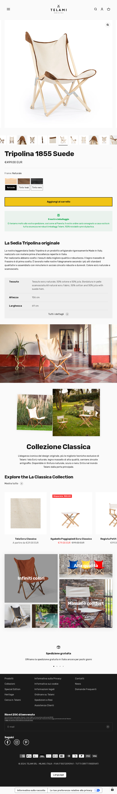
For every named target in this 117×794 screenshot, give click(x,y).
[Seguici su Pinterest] (26, 742)
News (78, 683)
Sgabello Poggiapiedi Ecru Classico (71, 539)
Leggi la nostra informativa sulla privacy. (19, 720)
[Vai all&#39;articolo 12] (104, 140)
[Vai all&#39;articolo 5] (32, 140)
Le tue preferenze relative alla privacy (71, 790)
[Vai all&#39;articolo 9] (73, 140)
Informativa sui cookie (46, 683)
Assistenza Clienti (44, 705)
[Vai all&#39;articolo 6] (42, 140)
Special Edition (12, 689)
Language (58, 774)
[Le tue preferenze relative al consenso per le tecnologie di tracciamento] (112, 789)
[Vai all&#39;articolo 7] (52, 140)
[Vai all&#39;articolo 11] (93, 140)
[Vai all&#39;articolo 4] (22, 140)
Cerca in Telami (13, 700)
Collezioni (10, 683)
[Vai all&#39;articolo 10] (83, 140)
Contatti (79, 678)
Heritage (9, 694)
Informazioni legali (45, 689)
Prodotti (9, 678)
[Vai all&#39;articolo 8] (63, 140)
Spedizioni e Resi (44, 700)
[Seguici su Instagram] (17, 742)
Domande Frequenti (85, 689)
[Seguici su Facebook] (7, 742)
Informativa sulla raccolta (31, 790)
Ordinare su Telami (44, 694)
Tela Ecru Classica (25, 539)
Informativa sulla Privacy (48, 678)
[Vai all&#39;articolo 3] (11, 140)
